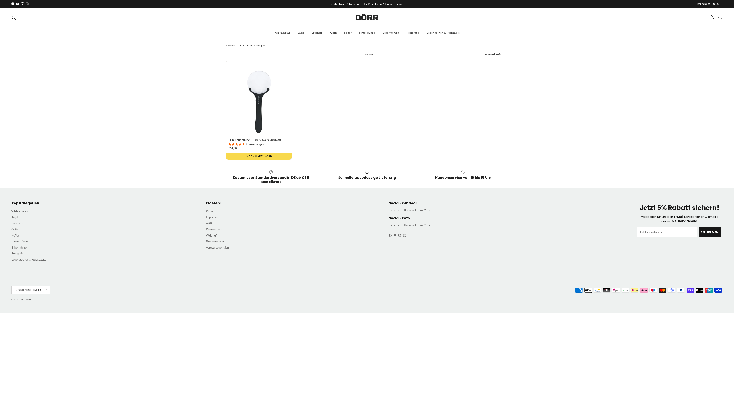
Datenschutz (214, 229)
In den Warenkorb (259, 156)
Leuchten (317, 32)
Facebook (410, 210)
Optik (333, 32)
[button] (237, 144)
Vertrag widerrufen (217, 247)
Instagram (395, 210)
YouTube (425, 210)
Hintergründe (367, 32)
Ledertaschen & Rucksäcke (443, 32)
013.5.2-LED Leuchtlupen (252, 45)
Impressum (213, 217)
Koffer (348, 32)
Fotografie (413, 32)
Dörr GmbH (26, 299)
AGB (209, 223)
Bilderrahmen (391, 32)
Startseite (230, 45)
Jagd (301, 32)
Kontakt (211, 211)
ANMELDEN (710, 232)
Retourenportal (215, 241)
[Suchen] (13, 17)
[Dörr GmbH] (367, 17)
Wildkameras (282, 32)
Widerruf (211, 235)
